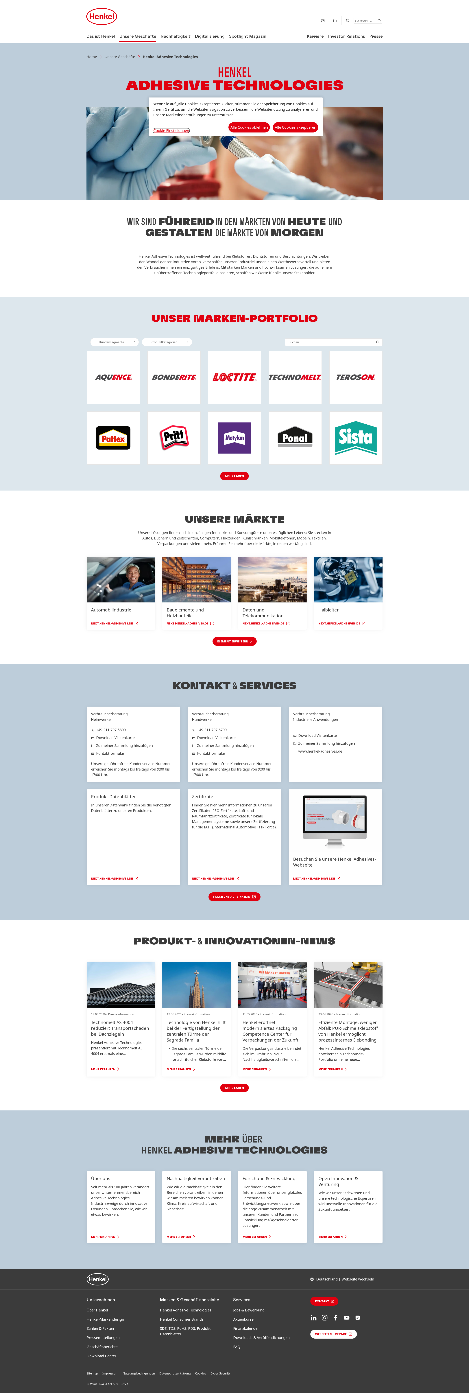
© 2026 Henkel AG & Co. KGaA (108, 1384)
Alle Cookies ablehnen (249, 127)
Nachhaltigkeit (176, 37)
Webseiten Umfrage (331, 1334)
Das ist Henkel (100, 37)
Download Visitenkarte (115, 737)
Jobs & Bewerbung (249, 1310)
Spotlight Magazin (247, 37)
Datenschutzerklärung (175, 1373)
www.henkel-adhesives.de (320, 751)
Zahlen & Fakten (100, 1328)
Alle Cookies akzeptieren (295, 127)
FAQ (236, 1346)
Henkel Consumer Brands (182, 1319)
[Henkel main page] (101, 16)
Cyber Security (220, 1373)
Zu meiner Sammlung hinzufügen (124, 745)
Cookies (200, 1373)
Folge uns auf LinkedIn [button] (231, 896)
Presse (376, 37)
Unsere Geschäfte (137, 37)
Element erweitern (232, 641)
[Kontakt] (322, 20)
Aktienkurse (243, 1319)
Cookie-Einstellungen (171, 130)
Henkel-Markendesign (105, 1319)
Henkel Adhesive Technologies (185, 1310)
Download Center (101, 1355)
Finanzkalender (246, 1328)
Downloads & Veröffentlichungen (261, 1337)
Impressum (110, 1373)
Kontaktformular (110, 753)
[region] (236, 116)
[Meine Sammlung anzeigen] (335, 20)
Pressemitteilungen (103, 1337)
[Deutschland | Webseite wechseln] (347, 20)
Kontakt (322, 1301)
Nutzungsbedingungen (139, 1373)
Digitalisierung (210, 37)
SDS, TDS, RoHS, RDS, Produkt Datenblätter (185, 1331)
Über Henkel (97, 1310)
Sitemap (92, 1373)
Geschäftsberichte (102, 1346)
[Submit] (379, 21)
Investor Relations (346, 37)
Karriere (315, 37)
